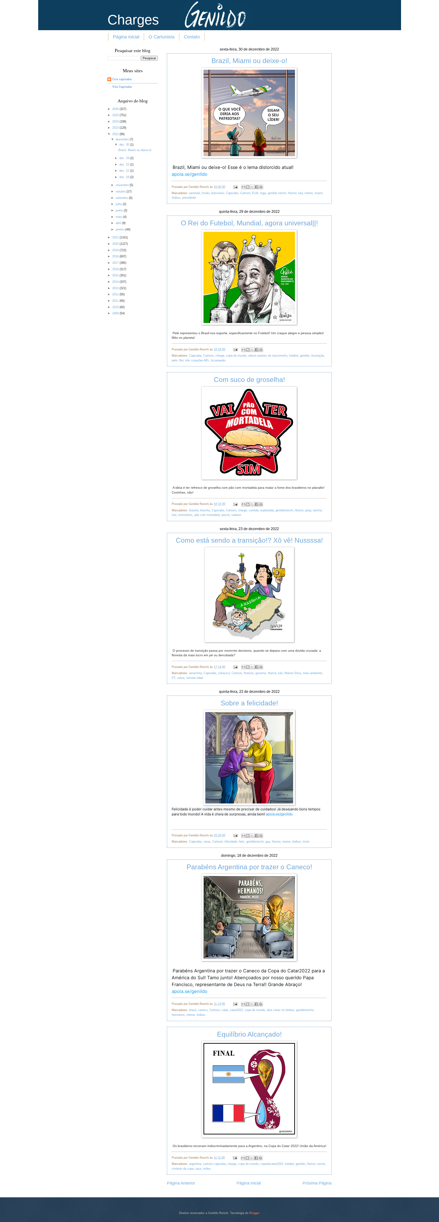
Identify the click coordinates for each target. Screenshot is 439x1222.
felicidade (231, 841)
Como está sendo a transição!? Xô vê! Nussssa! (249, 540)
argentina (195, 1164)
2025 (116, 115)
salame (236, 515)
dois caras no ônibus (280, 1010)
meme (309, 193)
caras (207, 841)
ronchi (321, 1164)
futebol (293, 355)
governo (260, 673)
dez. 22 (124, 170)
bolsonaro (217, 193)
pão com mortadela (207, 515)
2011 (116, 300)
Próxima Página (317, 1183)
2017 (116, 262)
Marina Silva (292, 673)
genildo (304, 355)
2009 (116, 313)
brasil (192, 1010)
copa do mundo (236, 355)
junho (120, 210)
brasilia (193, 510)
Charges (133, 19)
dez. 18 (124, 177)
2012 (116, 294)
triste (306, 841)
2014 (116, 281)
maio (119, 217)
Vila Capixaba (122, 86)
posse (226, 515)
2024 (116, 121)
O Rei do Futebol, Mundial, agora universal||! (249, 223)
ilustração (317, 355)
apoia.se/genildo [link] (279, 814)
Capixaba (232, 193)
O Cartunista (161, 36)
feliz (241, 841)
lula (300, 193)
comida (253, 510)
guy (267, 841)
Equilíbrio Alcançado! (249, 1034)
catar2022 (236, 1010)
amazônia (195, 673)
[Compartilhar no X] (252, 187)
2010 (116, 307)
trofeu (207, 1168)
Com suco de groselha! (249, 379)
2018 (116, 256)
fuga (263, 193)
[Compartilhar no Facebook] (256, 187)
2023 (116, 127)
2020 (116, 243)
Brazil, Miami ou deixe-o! (249, 60)
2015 (116, 275)
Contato (192, 36)
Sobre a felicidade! (249, 703)
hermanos (178, 1015)
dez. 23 (124, 164)
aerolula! (194, 193)
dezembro (123, 139)
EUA (255, 193)
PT (173, 678)
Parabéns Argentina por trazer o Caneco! (249, 867)
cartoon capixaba (214, 1164)
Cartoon (245, 193)
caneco (203, 1010)
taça (198, 1168)
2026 (116, 109)
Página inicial (126, 36)
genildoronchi (284, 510)
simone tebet (194, 678)
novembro (123, 185)
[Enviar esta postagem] (235, 187)
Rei (181, 360)
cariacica (224, 673)
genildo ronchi (277, 193)
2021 (116, 237)
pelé (174, 360)
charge (219, 355)
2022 (116, 134)
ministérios (185, 515)
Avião (205, 193)
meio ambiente (312, 673)
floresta (249, 673)
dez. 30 (124, 144)
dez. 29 (124, 158)
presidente (189, 197)
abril (119, 223)
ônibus (176, 197)
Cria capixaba (121, 79)
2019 (116, 250)
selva (180, 678)
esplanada (267, 510)
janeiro (120, 229)
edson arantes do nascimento (267, 355)
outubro (121, 191)
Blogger (254, 1213)
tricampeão (218, 360)
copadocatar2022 (271, 1164)
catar (225, 1010)
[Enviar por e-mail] (243, 187)
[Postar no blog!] (248, 187)
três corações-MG (197, 360)
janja (308, 510)
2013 (116, 288)
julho (119, 204)
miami (319, 193)
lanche (317, 510)
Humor (292, 193)
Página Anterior (181, 1183)
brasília (205, 510)
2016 (116, 269)
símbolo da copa (183, 1168)
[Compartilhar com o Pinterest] (261, 187)
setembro (122, 198)
